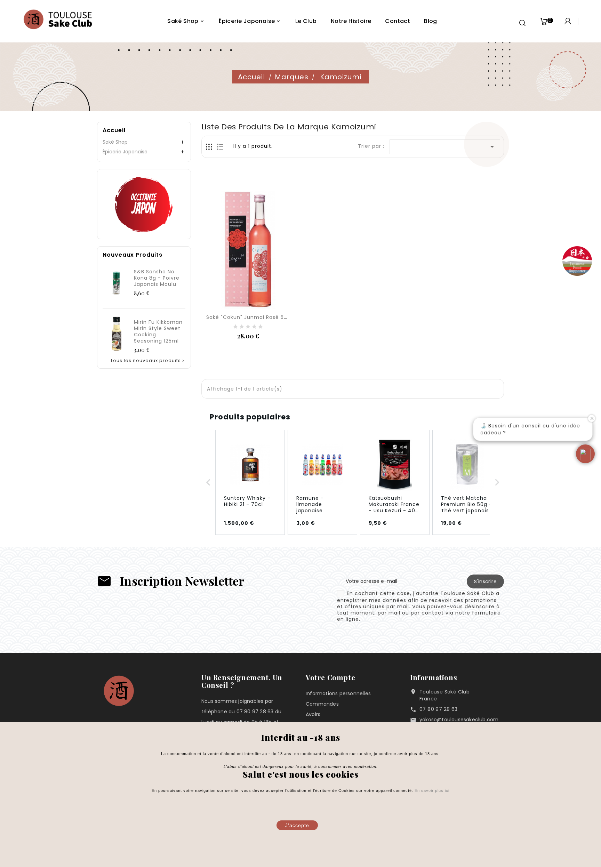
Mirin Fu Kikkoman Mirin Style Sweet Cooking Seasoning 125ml (158, 331)
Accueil (114, 130)
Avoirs (313, 714)
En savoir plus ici (431, 790)
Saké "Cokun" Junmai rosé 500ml (252, 317)
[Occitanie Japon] (144, 203)
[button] (208, 482)
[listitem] (250, 482)
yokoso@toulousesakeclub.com (458, 719)
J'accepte (297, 825)
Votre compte (330, 677)
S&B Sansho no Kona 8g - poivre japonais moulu (156, 278)
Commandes (322, 703)
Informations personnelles (338, 693)
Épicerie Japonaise (125, 151)
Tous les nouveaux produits (147, 360)
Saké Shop (115, 141)
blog (430, 21)
